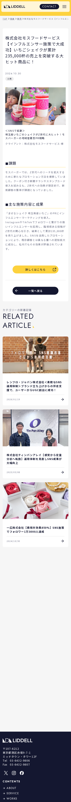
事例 (19, 18)
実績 (12, 18)
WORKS (12, 799)
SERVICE (13, 793)
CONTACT (49, 6)
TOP (5, 18)
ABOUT (12, 788)
